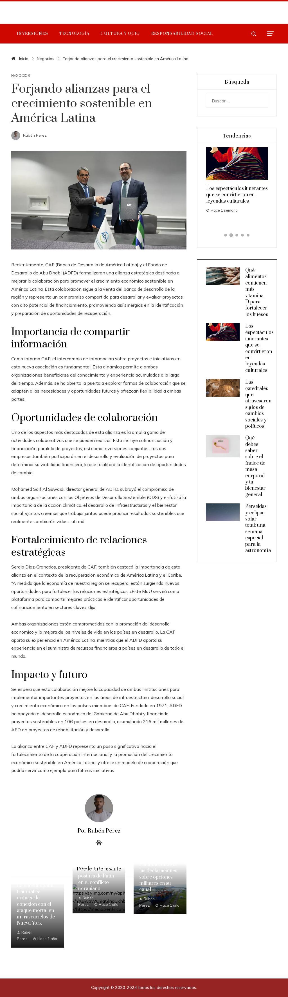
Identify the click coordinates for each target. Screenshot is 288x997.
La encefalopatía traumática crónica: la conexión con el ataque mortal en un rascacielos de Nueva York (36, 904)
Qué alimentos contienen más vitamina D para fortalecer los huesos (256, 292)
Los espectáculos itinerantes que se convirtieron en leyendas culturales (237, 194)
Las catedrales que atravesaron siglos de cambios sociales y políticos (258, 404)
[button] (225, 235)
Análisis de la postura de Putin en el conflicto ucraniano (96, 879)
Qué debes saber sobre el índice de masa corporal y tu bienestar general (255, 466)
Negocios (20, 75)
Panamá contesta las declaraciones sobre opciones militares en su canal (158, 877)
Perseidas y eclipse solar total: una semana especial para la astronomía (258, 528)
